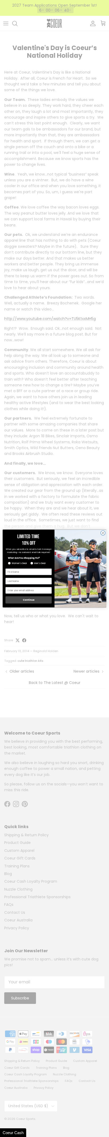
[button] (13, 1132)
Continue (28, 600)
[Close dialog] (103, 533)
